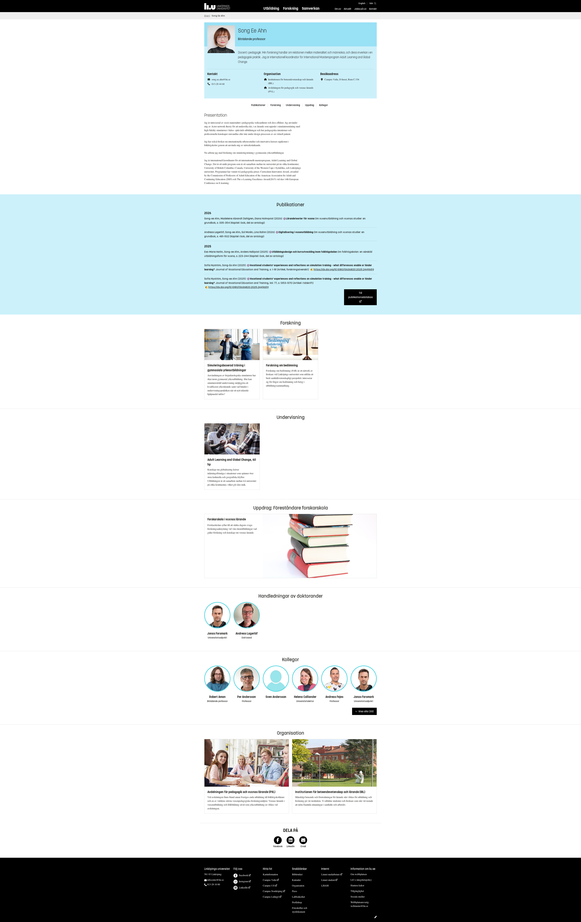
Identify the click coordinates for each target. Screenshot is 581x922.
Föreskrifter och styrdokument (299, 909)
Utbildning (271, 8)
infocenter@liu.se (215, 879)
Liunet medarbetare (330, 874)
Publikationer (258, 105)
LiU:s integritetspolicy (361, 879)
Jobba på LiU (360, 9)
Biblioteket (297, 874)
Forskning (290, 8)
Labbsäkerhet (298, 896)
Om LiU (338, 9)
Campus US (268, 885)
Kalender (296, 879)
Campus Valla (269, 879)
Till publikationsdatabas (360, 295)
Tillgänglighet (357, 891)
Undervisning (293, 105)
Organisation (298, 885)
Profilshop (297, 902)
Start (207, 16)
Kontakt (373, 9)
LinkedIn (243, 887)
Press (294, 891)
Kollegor (323, 105)
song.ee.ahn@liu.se (221, 79)
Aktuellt (347, 9)
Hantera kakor (357, 885)
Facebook (243, 875)
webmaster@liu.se (359, 905)
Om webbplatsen (359, 874)
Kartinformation (270, 874)
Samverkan (310, 8)
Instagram (243, 881)
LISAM (325, 885)
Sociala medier (358, 896)
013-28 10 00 (213, 884)
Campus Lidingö (271, 896)
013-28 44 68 (218, 83)
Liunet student (328, 879)
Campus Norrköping (272, 891)
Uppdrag (309, 105)
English (362, 3)
